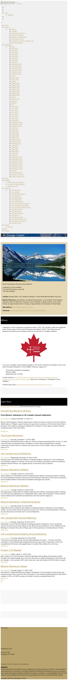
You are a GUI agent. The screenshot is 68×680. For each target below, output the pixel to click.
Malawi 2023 (15, 89)
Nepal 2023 (15, 134)
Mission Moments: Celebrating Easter (20, 501)
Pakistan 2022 (16, 140)
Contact (6, 225)
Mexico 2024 (15, 99)
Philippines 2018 (16, 122)
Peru (13, 105)
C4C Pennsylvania (17, 217)
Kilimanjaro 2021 (16, 159)
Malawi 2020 (15, 83)
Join (5, 229)
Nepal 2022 (15, 132)
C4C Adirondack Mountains (20, 204)
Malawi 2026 (15, 95)
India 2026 (14, 153)
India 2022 (14, 145)
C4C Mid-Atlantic (16, 209)
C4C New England (17, 213)
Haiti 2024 (14, 56)
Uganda (14, 171)
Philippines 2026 (16, 126)
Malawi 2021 (15, 85)
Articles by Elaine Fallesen (16, 184)
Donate (10, 227)
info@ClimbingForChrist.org (10, 661)
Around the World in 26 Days (10, 407)
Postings (7, 180)
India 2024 (14, 149)
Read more (4, 431)
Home (6, 25)
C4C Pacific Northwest (18, 221)
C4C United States (17, 202)
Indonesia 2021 (16, 66)
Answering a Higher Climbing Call (22, 41)
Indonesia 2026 (16, 74)
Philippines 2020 (16, 124)
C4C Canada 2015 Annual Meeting (18, 517)
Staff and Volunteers (18, 33)
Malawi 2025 (15, 93)
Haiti (12, 47)
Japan (13, 76)
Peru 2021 (14, 109)
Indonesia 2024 (16, 72)
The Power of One (17, 39)
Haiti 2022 (14, 52)
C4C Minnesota (16, 211)
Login (6, 13)
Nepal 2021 (15, 130)
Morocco (14, 101)
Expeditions (8, 45)
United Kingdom (16, 173)
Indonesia (14, 62)
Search (19, 4)
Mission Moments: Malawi (15, 469)
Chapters (7, 188)
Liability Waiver (16, 223)
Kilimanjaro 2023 (16, 163)
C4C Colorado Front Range (20, 206)
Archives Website (17, 43)
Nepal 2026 (15, 151)
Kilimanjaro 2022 (16, 161)
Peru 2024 (14, 114)
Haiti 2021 (14, 51)
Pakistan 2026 (16, 144)
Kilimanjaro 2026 (16, 169)
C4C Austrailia (16, 190)
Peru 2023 (14, 113)
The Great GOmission (12, 435)
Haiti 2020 (14, 49)
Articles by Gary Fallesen (16, 182)
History (6, 27)
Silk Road (14, 128)
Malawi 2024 (15, 91)
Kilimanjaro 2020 (16, 157)
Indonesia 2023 (16, 70)
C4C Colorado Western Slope (20, 207)
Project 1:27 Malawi (11, 550)
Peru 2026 (14, 118)
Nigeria (13, 103)
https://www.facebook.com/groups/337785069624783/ (28, 310)
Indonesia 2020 (16, 64)
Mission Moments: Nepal (14, 566)
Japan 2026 (15, 80)
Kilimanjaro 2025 (16, 167)
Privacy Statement (43, 678)
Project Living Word (17, 176)
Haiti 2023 (14, 54)
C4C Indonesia (16, 196)
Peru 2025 (14, 116)
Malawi (13, 82)
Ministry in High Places (18, 37)
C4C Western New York (19, 219)
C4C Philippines (16, 200)
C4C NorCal (15, 215)
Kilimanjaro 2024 (16, 165)
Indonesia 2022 (16, 68)
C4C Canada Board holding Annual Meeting (23, 533)
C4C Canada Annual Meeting (16, 453)
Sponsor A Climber (17, 175)
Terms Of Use (31, 678)
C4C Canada (15, 192)
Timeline (14, 31)
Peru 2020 (14, 107)
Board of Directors (17, 35)
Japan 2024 (15, 78)
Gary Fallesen (5, 419)
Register (10, 15)
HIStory (4, 633)
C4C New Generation (18, 194)
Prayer (6, 178)
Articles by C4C (13, 186)
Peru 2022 (14, 111)
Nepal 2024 (15, 136)
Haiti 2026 (14, 60)
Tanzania (14, 155)
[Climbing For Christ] (8, 2)
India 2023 (14, 147)
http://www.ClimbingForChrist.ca (23, 307)
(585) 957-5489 (5, 658)
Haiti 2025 (14, 58)
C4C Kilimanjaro (16, 198)
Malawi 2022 (15, 87)
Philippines (15, 120)
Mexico (13, 97)
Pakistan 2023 (16, 142)
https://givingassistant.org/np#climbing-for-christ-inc (34, 385)
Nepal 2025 (15, 138)
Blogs (4, 639)
